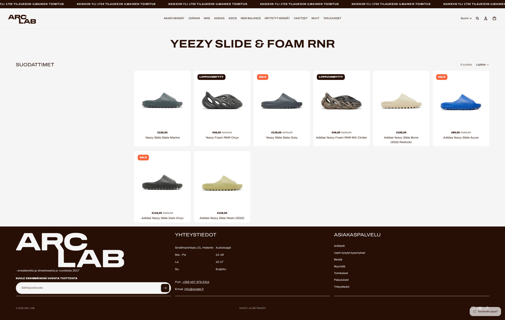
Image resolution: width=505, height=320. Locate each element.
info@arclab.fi (194, 289)
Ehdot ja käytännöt (252, 308)
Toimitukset (341, 273)
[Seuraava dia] (183, 99)
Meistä (338, 259)
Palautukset (341, 279)
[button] (482, 64)
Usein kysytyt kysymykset (349, 252)
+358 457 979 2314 (195, 282)
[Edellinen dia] (142, 99)
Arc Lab (29, 308)
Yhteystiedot (341, 286)
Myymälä (339, 266)
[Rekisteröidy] (165, 288)
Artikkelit (339, 245)
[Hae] (477, 18)
